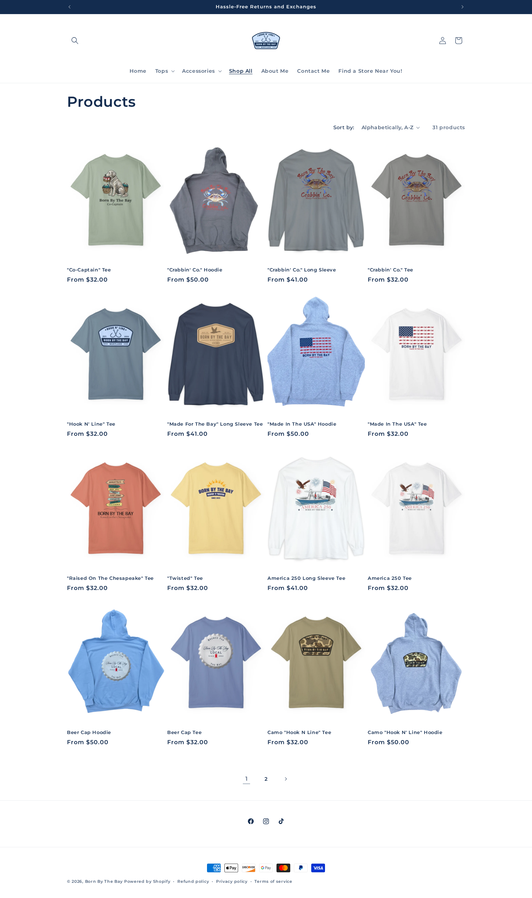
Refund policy (193, 881)
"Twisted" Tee (185, 578)
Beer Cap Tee (184, 732)
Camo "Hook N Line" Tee (299, 732)
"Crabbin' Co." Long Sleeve (301, 270)
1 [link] (246, 778)
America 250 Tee (390, 578)
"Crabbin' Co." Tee (390, 270)
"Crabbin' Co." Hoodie (195, 270)
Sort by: (343, 127)
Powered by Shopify (147, 881)
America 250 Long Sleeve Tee (306, 578)
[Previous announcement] (69, 7)
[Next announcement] (462, 7)
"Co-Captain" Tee (89, 270)
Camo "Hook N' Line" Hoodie (405, 732)
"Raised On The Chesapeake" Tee (110, 578)
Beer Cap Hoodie (89, 732)
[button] (75, 41)
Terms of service (273, 881)
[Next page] (286, 779)
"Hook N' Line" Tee (91, 424)
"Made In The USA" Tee (397, 424)
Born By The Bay (104, 881)
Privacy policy (232, 881)
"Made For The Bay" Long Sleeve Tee (215, 424)
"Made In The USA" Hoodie (301, 424)
